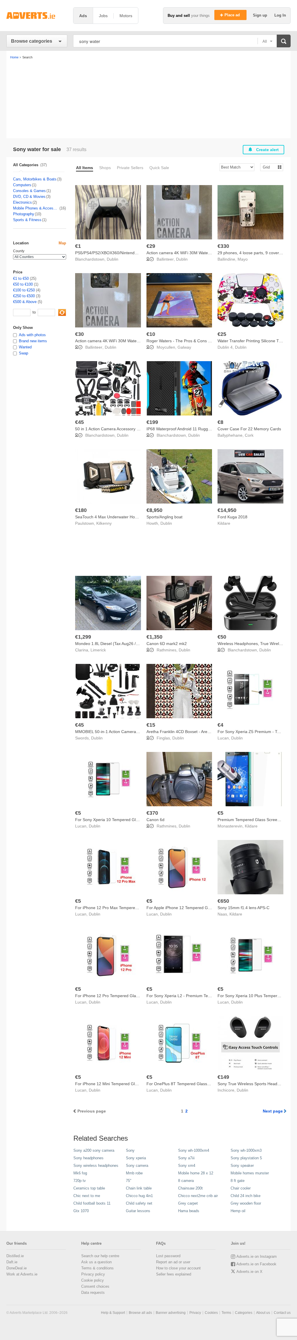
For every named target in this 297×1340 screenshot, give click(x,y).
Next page (273, 1111)
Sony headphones (88, 1158)
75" (128, 1180)
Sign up (260, 15)
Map (62, 243)
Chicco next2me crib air (198, 1196)
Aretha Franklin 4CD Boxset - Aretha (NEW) (186, 731)
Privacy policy (93, 1274)
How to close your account (178, 1268)
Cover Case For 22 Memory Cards (249, 429)
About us (263, 1313)
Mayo (243, 259)
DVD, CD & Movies (29, 196)
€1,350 (154, 637)
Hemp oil (238, 1211)
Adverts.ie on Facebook (256, 1264)
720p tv (79, 1180)
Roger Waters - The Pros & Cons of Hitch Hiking (190, 340)
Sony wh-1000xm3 (246, 1150)
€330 (223, 246)
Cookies (211, 1313)
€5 (78, 813)
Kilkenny (104, 523)
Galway (184, 347)
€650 (223, 901)
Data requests (93, 1292)
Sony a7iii (186, 1158)
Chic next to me (86, 1196)
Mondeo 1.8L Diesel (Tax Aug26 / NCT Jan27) (117, 643)
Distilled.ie (15, 1256)
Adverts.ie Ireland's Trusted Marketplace (36, 15)
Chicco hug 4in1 (139, 1196)
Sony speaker (242, 1165)
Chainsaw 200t (190, 1188)
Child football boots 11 (92, 1203)
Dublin (112, 259)
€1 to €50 (21, 278)
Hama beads (188, 1211)
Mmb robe (134, 1173)
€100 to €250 (24, 290)
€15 (150, 725)
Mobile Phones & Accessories (36, 208)
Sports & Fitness (27, 220)
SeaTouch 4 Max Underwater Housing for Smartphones (126, 517)
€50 (222, 637)
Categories (243, 1313)
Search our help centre (100, 1256)
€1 (78, 246)
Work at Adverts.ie (21, 1274)
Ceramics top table (89, 1188)
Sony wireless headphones (95, 1165)
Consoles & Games (29, 191)
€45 (79, 422)
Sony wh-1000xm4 (193, 1150)
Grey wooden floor (246, 1203)
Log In (280, 15)
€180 (81, 510)
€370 (152, 813)
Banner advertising (171, 1313)
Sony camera (137, 1165)
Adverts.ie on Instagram (256, 1256)
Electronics (22, 202)
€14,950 (227, 510)
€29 (150, 246)
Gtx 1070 (81, 1211)
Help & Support (113, 1313)
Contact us (282, 1313)
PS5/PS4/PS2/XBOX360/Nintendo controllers (116, 252)
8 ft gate (238, 1180)
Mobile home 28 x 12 (195, 1173)
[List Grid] (269, 167)
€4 (220, 725)
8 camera (186, 1180)
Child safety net (139, 1203)
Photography (23, 214)
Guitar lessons (138, 1211)
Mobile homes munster (250, 1173)
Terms (226, 1313)
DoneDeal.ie (16, 1268)
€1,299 (83, 637)
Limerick (98, 650)
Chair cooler (241, 1188)
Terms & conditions (97, 1268)
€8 (220, 422)
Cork (249, 435)
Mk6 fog (80, 1173)
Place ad (232, 15)
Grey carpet (188, 1203)
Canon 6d (155, 819)
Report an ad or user (173, 1262)
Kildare (224, 523)
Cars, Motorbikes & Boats (35, 179)
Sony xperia (136, 1158)
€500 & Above (25, 302)
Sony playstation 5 (246, 1158)
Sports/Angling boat (164, 517)
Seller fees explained (173, 1274)
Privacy (195, 1313)
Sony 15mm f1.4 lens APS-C (243, 907)
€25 (222, 334)
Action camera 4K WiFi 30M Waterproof (182, 252)
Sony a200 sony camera (93, 1150)
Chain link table (139, 1188)
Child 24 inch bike (245, 1196)
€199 (152, 422)
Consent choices (95, 1286)
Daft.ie (11, 1262)
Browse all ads (140, 1313)
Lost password (168, 1256)
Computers (22, 185)
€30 (79, 334)
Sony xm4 (186, 1165)
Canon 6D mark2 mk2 (166, 643)
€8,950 (154, 510)
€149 (223, 1077)
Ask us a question (96, 1262)
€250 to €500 (24, 296)
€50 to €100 (23, 284)
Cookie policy (92, 1280)
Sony (130, 1150)
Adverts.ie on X (249, 1271)
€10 (150, 334)
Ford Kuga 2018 (232, 517)
